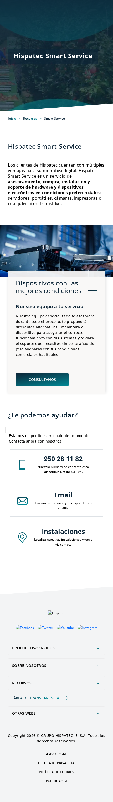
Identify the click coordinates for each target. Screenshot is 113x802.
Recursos (30, 118)
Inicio (12, 118)
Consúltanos (42, 379)
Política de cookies (56, 772)
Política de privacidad (56, 763)
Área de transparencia (36, 697)
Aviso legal (56, 754)
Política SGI (56, 781)
